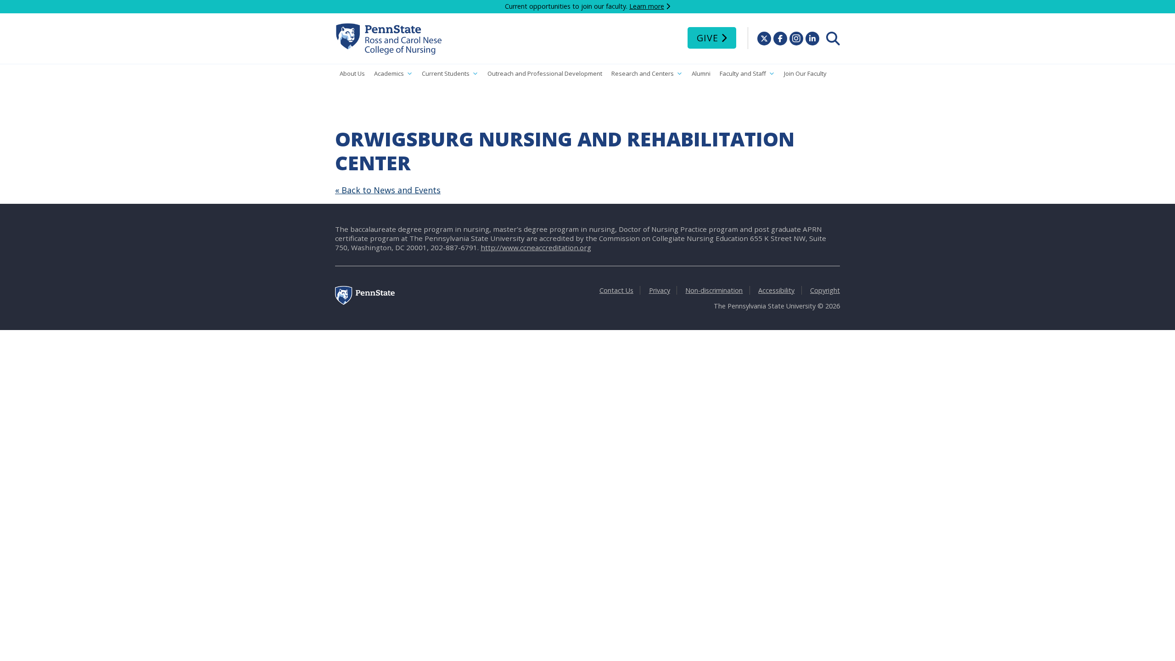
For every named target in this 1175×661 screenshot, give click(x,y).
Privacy (659, 290)
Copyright (825, 290)
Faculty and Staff (743, 73)
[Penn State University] (365, 302)
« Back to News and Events (388, 190)
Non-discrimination (714, 290)
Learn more (646, 6)
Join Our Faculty (805, 73)
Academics (389, 73)
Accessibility (776, 290)
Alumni (701, 73)
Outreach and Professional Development (544, 73)
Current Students (446, 73)
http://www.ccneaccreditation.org (536, 247)
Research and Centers (642, 73)
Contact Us (616, 290)
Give (707, 38)
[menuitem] (833, 38)
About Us (352, 73)
